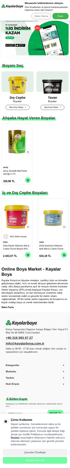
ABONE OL (55, 413)
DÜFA (5, 242)
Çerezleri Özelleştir (35, 452)
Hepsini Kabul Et (35, 460)
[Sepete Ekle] (28, 180)
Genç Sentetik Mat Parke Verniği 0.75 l (15, 172)
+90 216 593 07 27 (19, 338)
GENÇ (5, 167)
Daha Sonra (41, 16)
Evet (60, 16)
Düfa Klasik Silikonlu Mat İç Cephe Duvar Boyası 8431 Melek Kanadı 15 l (16, 247)
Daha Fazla (7, 307)
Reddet (15, 437)
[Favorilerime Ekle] (28, 152)
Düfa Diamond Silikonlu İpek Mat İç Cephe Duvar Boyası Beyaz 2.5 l (51, 247)
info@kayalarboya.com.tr (25, 343)
